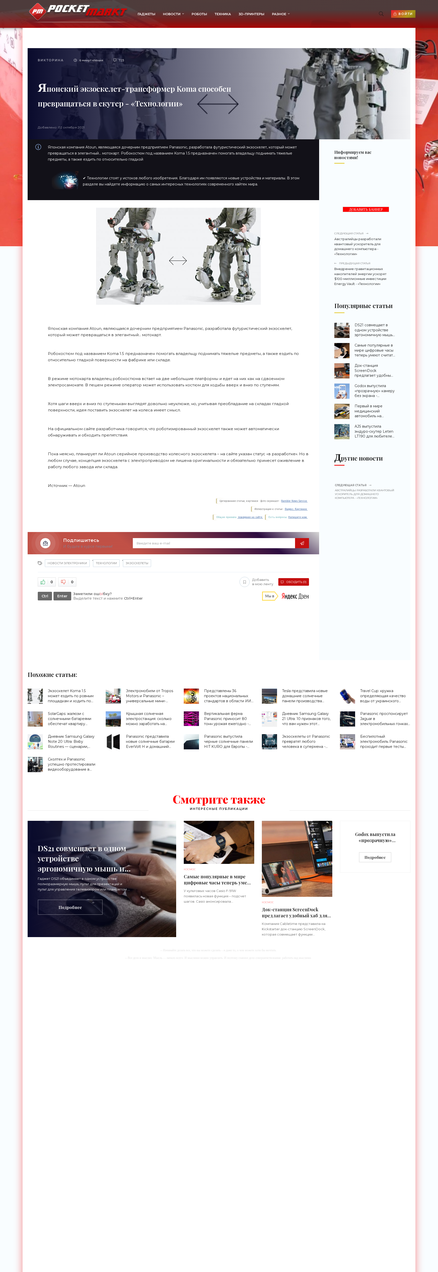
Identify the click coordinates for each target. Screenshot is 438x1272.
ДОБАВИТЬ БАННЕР (366, 210)
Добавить (262, 582)
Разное (279, 14)
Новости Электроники (67, 563)
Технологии (106, 563)
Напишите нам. (297, 517)
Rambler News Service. (294, 501)
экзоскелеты (137, 563)
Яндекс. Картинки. (296, 509)
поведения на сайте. (250, 517)
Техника (223, 14)
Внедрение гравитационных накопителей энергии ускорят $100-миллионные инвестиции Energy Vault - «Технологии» (360, 274)
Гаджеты (146, 14)
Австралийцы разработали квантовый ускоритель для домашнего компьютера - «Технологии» (357, 244)
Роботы (199, 14)
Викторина (51, 60)
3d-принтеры (251, 14)
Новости (171, 14)
